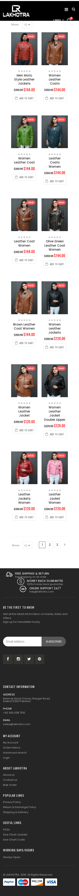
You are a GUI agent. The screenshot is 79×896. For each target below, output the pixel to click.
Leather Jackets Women (24, 498)
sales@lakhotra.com (16, 724)
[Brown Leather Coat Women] (24, 297)
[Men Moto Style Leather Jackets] (24, 48)
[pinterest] (39, 659)
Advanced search (15, 753)
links (57, 20)
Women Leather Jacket (24, 411)
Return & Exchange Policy (19, 807)
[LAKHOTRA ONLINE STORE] (16, 11)
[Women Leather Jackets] (55, 297)
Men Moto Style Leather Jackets (24, 79)
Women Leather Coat (24, 160)
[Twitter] (29, 659)
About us (9, 775)
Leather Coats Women (55, 162)
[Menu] (66, 9)
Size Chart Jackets (15, 834)
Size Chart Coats (14, 840)
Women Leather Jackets (54, 328)
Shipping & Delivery (15, 812)
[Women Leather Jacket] (24, 380)
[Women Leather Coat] (24, 131)
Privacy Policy (12, 802)
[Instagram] (18, 659)
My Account (10, 742)
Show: (15, 24)
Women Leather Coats (55, 79)
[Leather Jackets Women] (24, 467)
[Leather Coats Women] (55, 131)
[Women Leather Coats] (55, 48)
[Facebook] (8, 659)
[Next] (64, 545)
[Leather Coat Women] (24, 214)
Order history (11, 747)
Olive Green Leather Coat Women (54, 245)
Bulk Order (10, 785)
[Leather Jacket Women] (55, 467)
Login (6, 758)
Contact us (10, 780)
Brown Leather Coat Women (24, 326)
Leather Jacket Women (55, 498)
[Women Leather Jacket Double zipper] (55, 380)
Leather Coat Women (24, 243)
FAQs (6, 829)
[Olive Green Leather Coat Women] (55, 214)
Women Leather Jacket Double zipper (54, 413)
